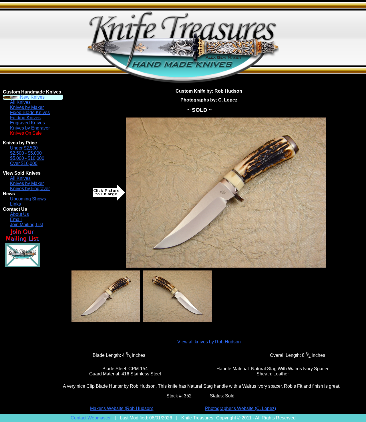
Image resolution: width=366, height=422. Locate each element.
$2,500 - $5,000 (26, 153)
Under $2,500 (24, 148)
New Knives (32, 97)
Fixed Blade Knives (30, 112)
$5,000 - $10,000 (27, 158)
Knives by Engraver (30, 128)
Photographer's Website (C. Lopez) (240, 408)
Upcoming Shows (28, 198)
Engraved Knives (27, 122)
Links (15, 204)
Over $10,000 (23, 163)
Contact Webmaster (91, 417)
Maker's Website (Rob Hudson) (121, 408)
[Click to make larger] (226, 193)
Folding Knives (25, 117)
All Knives (20, 102)
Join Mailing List (26, 224)
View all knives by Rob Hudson (209, 341)
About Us (19, 214)
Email (16, 219)
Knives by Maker (27, 107)
